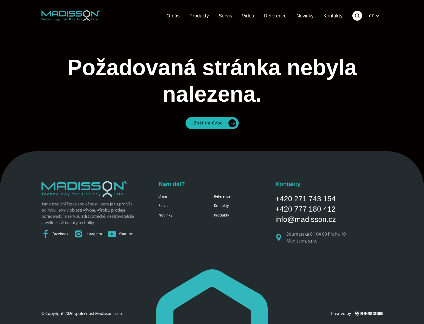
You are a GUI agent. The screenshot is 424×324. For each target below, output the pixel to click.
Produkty (199, 15)
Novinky (305, 15)
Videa (248, 15)
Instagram (93, 233)
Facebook (60, 233)
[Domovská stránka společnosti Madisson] (70, 15)
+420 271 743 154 (305, 199)
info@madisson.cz (305, 219)
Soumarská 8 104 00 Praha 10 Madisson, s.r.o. (316, 237)
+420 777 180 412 (305, 209)
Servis (225, 15)
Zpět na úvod (208, 123)
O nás (173, 15)
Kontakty (333, 15)
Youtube (126, 233)
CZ (371, 15)
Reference (275, 15)
